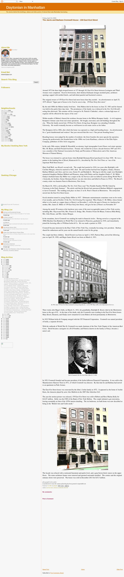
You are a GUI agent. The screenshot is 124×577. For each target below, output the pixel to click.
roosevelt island (5, 134)
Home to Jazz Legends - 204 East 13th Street (14, 298)
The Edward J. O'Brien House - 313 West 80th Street (16, 301)
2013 (4, 332)
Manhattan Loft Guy (8, 239)
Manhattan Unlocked (9, 244)
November (6, 267)
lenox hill (66, 487)
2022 (4, 318)
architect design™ (8, 217)
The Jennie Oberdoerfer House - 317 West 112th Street (17, 308)
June (5, 274)
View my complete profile (7, 67)
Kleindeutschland (5, 111)
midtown (3, 130)
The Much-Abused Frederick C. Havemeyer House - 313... (18, 282)
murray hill (4, 132)
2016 (4, 327)
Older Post (120, 569)
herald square (5, 129)
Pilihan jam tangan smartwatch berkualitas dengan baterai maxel (18, 223)
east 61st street (49, 487)
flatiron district (5, 124)
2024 (4, 262)
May (5, 275)
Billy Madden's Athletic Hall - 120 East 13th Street (15, 281)
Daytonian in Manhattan (25, 7)
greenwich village (6, 127)
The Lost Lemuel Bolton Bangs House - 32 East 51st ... (17, 294)
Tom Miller (14, 50)
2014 (4, 331)
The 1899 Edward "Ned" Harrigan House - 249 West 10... (17, 292)
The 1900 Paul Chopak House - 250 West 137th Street (16, 280)
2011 (4, 335)
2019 (4, 323)
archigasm (6, 222)
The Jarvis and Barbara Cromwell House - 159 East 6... (17, 297)
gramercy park (5, 125)
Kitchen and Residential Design (12, 212)
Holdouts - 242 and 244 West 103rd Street (14, 284)
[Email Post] (58, 485)
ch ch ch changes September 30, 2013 (12, 240)
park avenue (4, 133)
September (7, 270)
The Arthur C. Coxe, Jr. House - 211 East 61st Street (16, 288)
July (5, 272)
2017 (4, 326)
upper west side (5, 141)
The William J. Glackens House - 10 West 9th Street (16, 307)
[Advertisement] (57, 555)
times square (4, 135)
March (5, 314)
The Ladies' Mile (5, 114)
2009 (4, 338)
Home (83, 569)
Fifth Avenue (4, 110)
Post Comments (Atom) (57, 573)
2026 (4, 259)
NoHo (2, 113)
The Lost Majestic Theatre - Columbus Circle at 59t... (16, 285)
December (6, 265)
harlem (3, 128)
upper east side (5, 139)
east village (4, 123)
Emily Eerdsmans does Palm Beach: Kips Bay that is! (15, 218)
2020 (4, 321)
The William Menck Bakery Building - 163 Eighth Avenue (17, 290)
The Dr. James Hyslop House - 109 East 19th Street (16, 291)
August (6, 271)
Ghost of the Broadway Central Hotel (12, 245)
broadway (3, 117)
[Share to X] (64, 486)
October (6, 268)
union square (4, 138)
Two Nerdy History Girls (9, 227)
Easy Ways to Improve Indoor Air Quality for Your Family (16, 213)
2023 (4, 264)
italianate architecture (58, 487)
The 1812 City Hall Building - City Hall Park (14, 300)
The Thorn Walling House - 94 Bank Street (14, 312)
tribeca (3, 137)
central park (4, 118)
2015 (4, 329)
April (5, 277)
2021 (4, 320)
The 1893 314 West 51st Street (11, 278)
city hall (3, 122)
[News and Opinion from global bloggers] (7, 347)
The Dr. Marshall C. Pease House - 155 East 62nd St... (17, 305)
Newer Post (46, 569)
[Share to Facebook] (66, 486)
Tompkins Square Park (7, 115)
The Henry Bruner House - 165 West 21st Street (15, 295)
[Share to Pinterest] (68, 486)
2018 (4, 324)
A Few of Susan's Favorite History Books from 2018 (15, 228)
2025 (4, 261)
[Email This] (61, 486)
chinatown (4, 120)
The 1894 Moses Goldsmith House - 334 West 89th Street (17, 309)
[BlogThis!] (62, 486)
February (6, 315)
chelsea (3, 119)
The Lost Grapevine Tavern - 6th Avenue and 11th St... (16, 302)
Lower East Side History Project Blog (13, 232)
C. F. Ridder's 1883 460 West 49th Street (13, 304)
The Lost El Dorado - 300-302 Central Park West (15, 311)
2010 (4, 337)
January (6, 317)
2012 (4, 334)
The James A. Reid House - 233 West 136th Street (16, 287)
